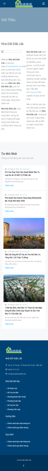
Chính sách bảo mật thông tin (18, 423)
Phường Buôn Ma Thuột (16, 397)
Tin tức (25, 195)
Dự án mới (26, 169)
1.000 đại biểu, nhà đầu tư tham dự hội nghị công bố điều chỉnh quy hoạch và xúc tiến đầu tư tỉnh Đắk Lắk (23, 311)
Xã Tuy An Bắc (12, 393)
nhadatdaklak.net (13, 66)
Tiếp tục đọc (9, 185)
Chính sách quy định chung (17, 428)
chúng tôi (34, 92)
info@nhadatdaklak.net (17, 374)
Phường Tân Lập (13, 409)
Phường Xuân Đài (14, 401)
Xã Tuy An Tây (12, 405)
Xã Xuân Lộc (12, 388)
